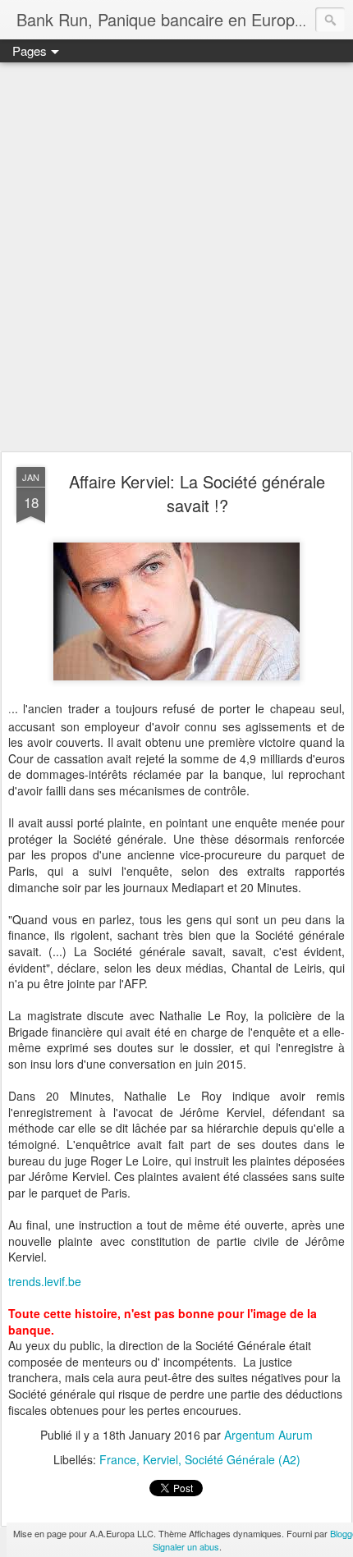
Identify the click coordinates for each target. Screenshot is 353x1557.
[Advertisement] (176, 257)
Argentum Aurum (268, 1434)
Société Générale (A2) (242, 1459)
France (117, 1459)
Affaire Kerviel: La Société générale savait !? (197, 493)
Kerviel (160, 1459)
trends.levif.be (44, 1281)
